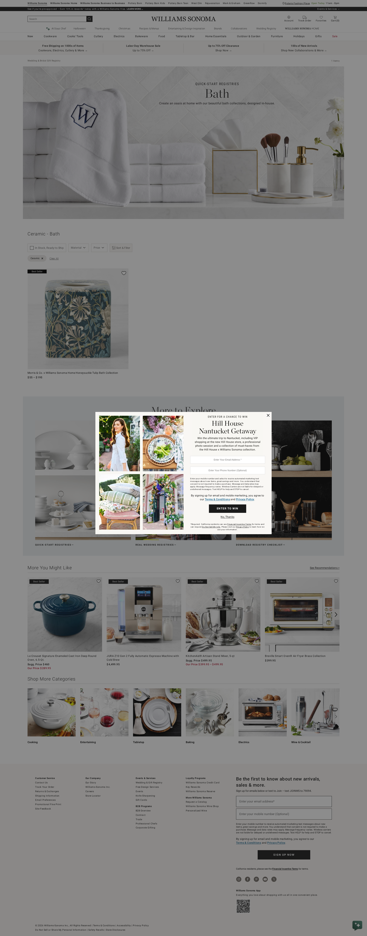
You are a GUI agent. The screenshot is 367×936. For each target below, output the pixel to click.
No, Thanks (227, 516)
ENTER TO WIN (227, 508)
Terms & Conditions (217, 499)
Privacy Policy (245, 499)
